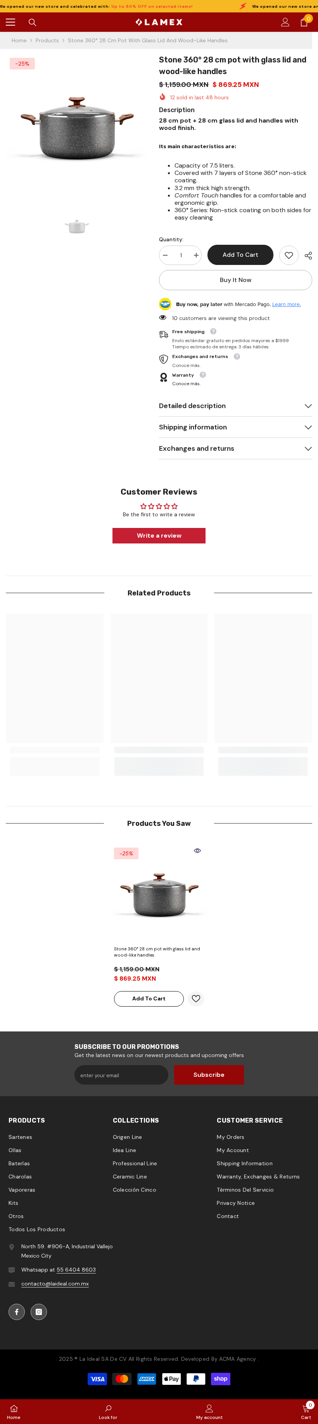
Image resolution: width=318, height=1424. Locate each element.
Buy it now (236, 280)
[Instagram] (39, 1312)
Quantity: (171, 239)
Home (19, 40)
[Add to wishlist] (196, 999)
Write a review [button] (159, 535)
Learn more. (286, 304)
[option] (76, 125)
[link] (289, 255)
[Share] (305, 255)
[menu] (10, 22)
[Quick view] (197, 851)
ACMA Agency (237, 1358)
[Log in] (285, 22)
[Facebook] (17, 1312)
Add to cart (240, 255)
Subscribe (209, 1075)
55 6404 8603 (76, 1269)
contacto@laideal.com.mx (55, 1283)
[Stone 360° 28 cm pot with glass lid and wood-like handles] (159, 893)
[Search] (32, 22)
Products (47, 40)
